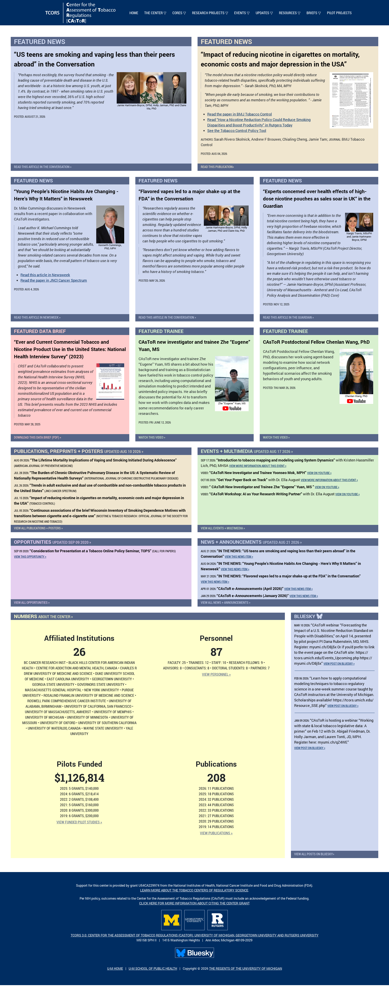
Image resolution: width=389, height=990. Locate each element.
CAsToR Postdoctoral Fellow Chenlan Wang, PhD (316, 342)
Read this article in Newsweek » (37, 317)
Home (133, 12)
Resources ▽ (289, 12)
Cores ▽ (179, 12)
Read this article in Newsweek (45, 274)
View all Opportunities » (32, 602)
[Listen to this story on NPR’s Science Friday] (110, 381)
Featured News (39, 41)
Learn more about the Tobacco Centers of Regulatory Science (194, 890)
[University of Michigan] (171, 920)
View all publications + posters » (38, 528)
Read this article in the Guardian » (288, 317)
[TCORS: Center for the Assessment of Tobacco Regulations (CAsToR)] (80, 12)
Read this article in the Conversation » (43, 167)
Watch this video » (152, 437)
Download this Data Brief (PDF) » (37, 437)
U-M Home (115, 968)
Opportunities (52, 542)
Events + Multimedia (247, 451)
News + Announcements (251, 542)
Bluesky (305, 616)
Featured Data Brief (40, 331)
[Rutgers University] (217, 920)
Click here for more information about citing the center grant (194, 903)
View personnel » (216, 674)
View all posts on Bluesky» (314, 854)
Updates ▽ (264, 12)
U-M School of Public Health (153, 968)
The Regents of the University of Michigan (245, 968)
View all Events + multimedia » (223, 528)
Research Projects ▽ (210, 12)
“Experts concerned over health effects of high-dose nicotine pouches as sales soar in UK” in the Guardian (317, 198)
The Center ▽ (155, 12)
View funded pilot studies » (79, 822)
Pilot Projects (339, 12)
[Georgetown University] (194, 920)
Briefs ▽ (314, 12)
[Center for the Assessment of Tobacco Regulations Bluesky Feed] (194, 953)
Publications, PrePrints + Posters (78, 451)
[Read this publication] (351, 100)
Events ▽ (242, 12)
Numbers (43, 616)
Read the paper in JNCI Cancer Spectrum (53, 280)
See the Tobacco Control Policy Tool (236, 130)
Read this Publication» (217, 167)
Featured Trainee (161, 331)
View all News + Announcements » (225, 602)
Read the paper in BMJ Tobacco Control (239, 114)
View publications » (216, 833)
